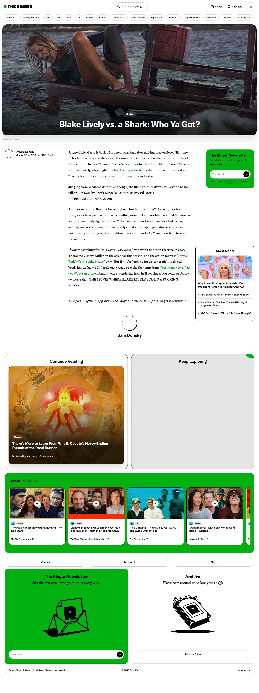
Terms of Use (15, 665)
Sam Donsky (26, 152)
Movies (89, 17)
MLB (69, 17)
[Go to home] (18, 6)
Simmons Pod (118, 17)
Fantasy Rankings (31, 17)
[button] (131, 6)
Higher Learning (192, 17)
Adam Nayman (23, 451)
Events (102, 17)
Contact (45, 557)
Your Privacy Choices (42, 665)
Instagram (242, 665)
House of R (211, 17)
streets (89, 158)
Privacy (26, 665)
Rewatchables (138, 17)
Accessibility (61, 665)
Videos (218, 6)
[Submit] (246, 174)
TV (78, 17)
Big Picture (156, 17)
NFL (58, 17)
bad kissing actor (126, 170)
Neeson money (170, 268)
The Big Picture (18, 534)
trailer (111, 187)
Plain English (244, 17)
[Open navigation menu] (251, 6)
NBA (48, 17)
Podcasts (237, 6)
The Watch (173, 17)
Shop (213, 557)
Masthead (129, 557)
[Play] (37, 499)
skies (109, 158)
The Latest (11, 17)
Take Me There (193, 649)
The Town (226, 17)
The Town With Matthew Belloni (85, 534)
